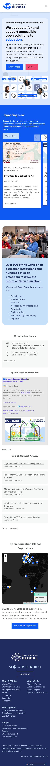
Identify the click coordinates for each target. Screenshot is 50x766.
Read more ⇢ (10, 203)
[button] (37, 137)
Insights (9, 168)
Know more (14, 66)
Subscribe (25, 674)
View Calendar (10, 360)
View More (10, 136)
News (18, 168)
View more (6, 449)
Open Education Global (16, 379)
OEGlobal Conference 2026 (24, 355)
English (31, 764)
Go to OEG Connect (10, 528)
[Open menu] (46, 6)
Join (30, 66)
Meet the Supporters (25, 625)
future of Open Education (23, 281)
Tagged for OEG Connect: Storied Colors (22, 517)
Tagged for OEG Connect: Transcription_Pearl (24, 463)
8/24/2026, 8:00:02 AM (13, 382)
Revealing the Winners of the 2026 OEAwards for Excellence (28, 347)
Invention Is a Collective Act (19, 176)
